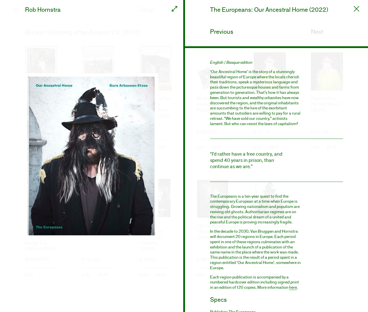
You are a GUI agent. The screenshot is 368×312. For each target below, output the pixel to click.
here (293, 287)
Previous (221, 31)
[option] (91, 156)
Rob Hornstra (43, 9)
